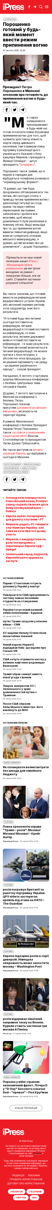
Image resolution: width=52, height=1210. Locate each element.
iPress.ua (37, 1153)
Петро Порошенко (17, 89)
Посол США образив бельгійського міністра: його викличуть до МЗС (23, 707)
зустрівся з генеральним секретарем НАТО (24, 434)
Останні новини (13, 578)
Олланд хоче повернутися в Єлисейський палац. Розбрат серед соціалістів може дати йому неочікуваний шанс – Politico (27, 504)
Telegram (35, 1191)
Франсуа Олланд (32, 464)
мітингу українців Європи (23, 451)
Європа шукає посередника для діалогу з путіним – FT (26, 517)
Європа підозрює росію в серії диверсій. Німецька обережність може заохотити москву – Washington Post (26, 961)
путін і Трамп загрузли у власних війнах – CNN (25, 623)
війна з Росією (29, 468)
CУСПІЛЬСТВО (10, 19)
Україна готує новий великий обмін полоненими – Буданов (22, 611)
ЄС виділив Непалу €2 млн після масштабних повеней (24, 634)
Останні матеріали (15, 722)
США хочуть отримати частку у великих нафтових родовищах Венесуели (24, 662)
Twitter (21, 1197)
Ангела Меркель (11, 468)
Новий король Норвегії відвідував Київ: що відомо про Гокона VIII (24, 647)
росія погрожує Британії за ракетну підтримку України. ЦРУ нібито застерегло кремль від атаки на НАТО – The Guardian (24, 896)
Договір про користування (26, 1183)
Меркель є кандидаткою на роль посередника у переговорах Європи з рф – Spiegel (26, 544)
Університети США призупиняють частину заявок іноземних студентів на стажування (26, 598)
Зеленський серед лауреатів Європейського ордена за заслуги (27, 558)
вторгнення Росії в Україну (16, 472)
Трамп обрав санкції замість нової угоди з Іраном (22, 676)
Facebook (17, 1191)
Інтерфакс (27, 164)
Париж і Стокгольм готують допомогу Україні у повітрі (22, 585)
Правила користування (26, 1179)
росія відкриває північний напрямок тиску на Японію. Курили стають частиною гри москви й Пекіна (25, 1024)
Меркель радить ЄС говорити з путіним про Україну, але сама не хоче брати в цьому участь (27, 529)
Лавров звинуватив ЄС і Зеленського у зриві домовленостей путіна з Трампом (20, 690)
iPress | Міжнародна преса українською (22, 264)
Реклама (34, 1175)
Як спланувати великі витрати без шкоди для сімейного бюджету (26, 770)
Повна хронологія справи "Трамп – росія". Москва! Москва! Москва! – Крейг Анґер (22, 832)
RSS (34, 1197)
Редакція (18, 1175)
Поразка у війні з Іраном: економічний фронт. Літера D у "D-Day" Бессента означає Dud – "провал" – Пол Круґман (25, 1087)
